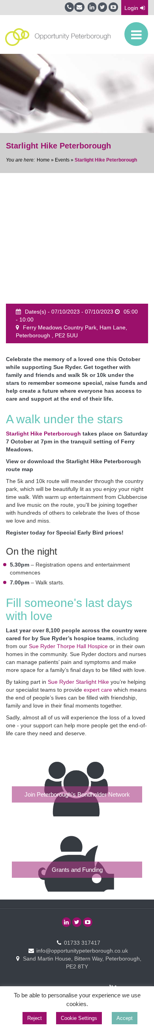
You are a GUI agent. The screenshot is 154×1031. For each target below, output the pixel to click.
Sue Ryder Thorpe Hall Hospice (68, 646)
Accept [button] (124, 1018)
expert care (98, 690)
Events (62, 160)
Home (43, 160)
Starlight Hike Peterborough (43, 433)
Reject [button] (34, 1018)
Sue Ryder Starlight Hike (78, 682)
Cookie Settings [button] (79, 1018)
